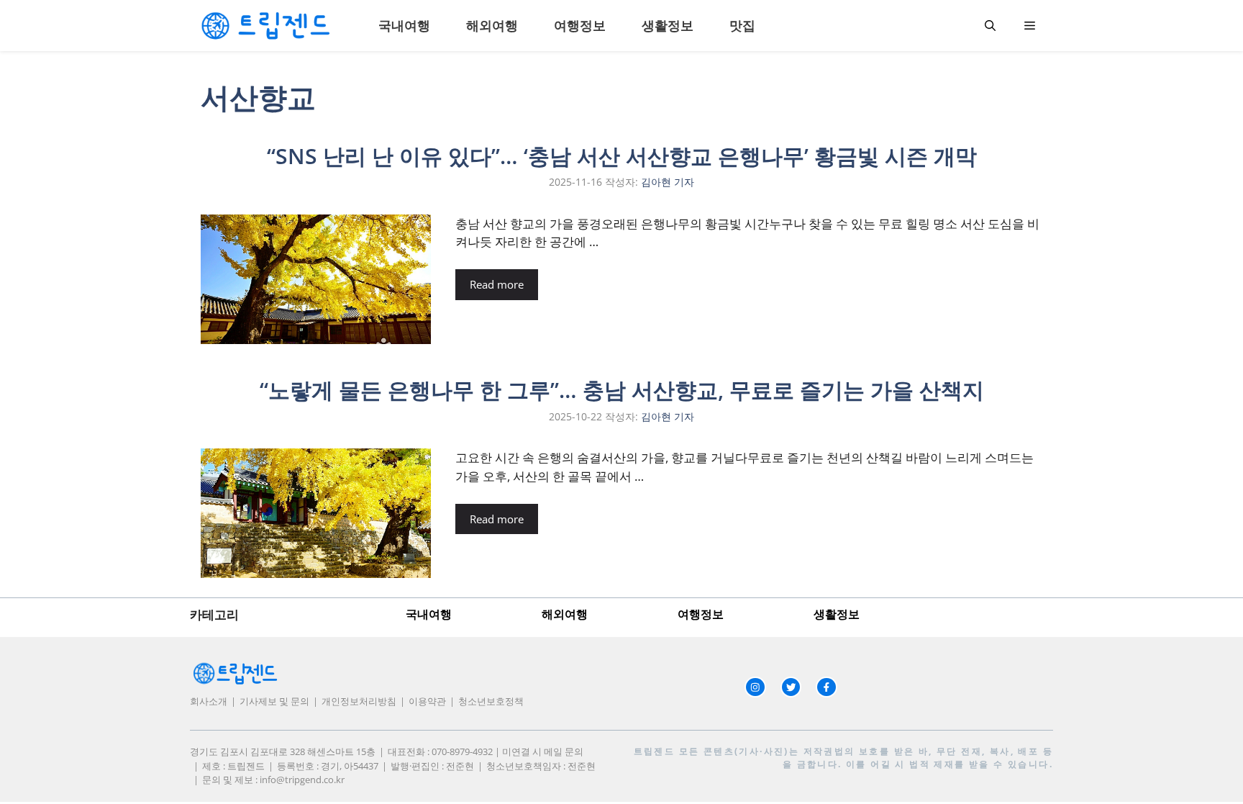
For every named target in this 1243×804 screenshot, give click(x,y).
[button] (990, 25)
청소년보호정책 (491, 701)
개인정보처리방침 (359, 701)
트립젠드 (654, 751)
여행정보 (580, 25)
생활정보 (667, 25)
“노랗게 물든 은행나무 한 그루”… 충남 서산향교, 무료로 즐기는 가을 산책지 (622, 390)
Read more (497, 284)
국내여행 (404, 25)
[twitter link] (791, 687)
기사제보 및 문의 (274, 701)
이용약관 (427, 701)
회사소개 (208, 701)
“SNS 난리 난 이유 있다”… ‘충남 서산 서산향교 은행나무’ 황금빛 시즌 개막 (622, 156)
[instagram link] (755, 687)
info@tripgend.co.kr (302, 779)
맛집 (742, 25)
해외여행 (492, 25)
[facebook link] (826, 687)
